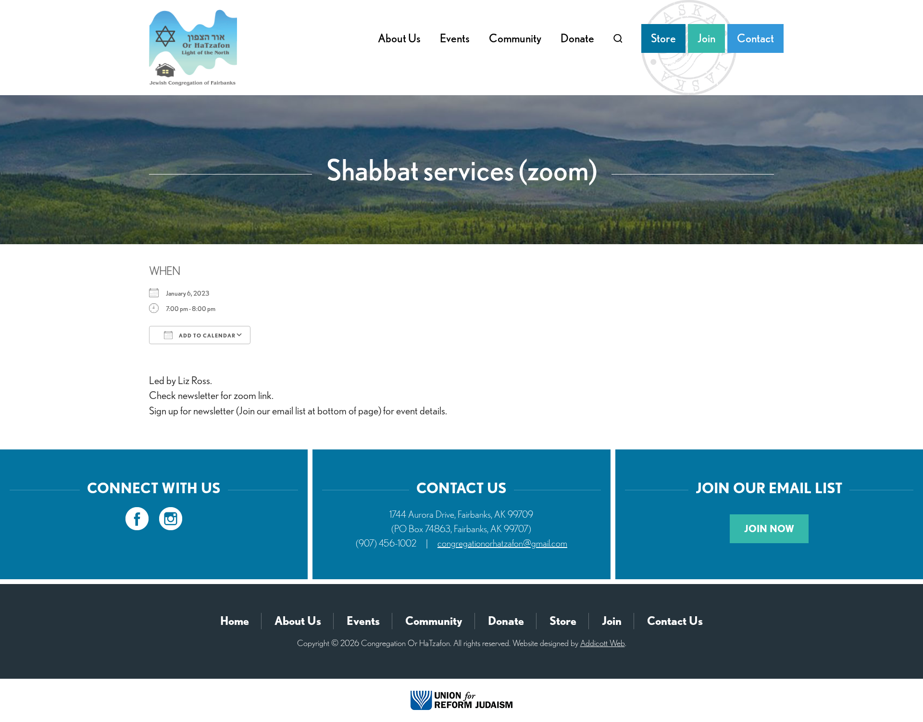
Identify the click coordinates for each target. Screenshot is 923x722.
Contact (755, 38)
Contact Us (675, 621)
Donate (577, 38)
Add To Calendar (206, 335)
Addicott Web (602, 643)
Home (234, 621)
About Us (399, 38)
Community (515, 38)
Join (706, 38)
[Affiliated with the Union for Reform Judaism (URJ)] (461, 699)
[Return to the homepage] (193, 48)
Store (663, 38)
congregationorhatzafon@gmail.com (502, 543)
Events (455, 38)
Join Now (769, 529)
